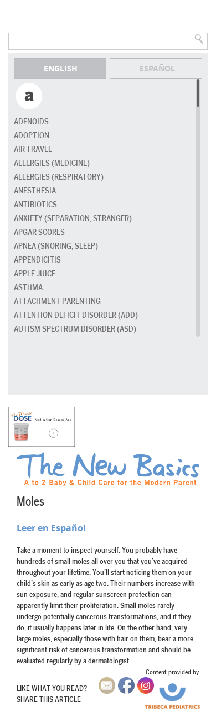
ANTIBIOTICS (35, 205)
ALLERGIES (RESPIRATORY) (59, 177)
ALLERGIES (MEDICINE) (52, 163)
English (61, 68)
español (157, 68)
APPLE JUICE (34, 274)
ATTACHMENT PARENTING (57, 301)
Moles (30, 502)
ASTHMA (28, 288)
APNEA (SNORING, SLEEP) (56, 246)
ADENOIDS (31, 122)
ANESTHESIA (35, 191)
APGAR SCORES (39, 232)
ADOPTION (31, 136)
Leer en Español (51, 528)
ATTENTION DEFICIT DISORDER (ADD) (76, 315)
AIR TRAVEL (33, 149)
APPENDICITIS (37, 260)
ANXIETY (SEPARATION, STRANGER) (73, 218)
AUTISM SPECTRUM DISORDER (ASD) (75, 329)
